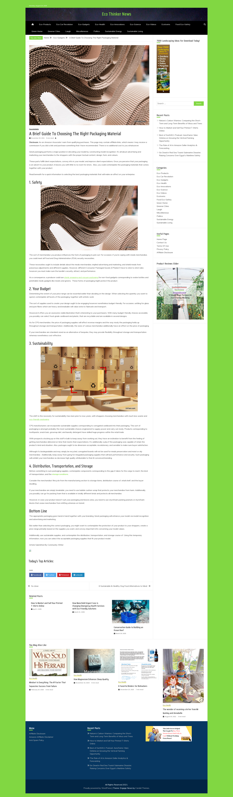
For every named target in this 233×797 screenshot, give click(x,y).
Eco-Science (135, 24)
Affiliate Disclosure (165, 252)
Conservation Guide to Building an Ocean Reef (128, 629)
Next (200, 293)
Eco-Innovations (117, 24)
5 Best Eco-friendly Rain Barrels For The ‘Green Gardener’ (180, 295)
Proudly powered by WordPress (97, 788)
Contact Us (162, 242)
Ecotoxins (166, 24)
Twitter (50, 575)
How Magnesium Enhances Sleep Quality (91, 679)
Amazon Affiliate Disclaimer (41, 737)
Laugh (68, 31)
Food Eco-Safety (182, 24)
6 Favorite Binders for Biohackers (132, 686)
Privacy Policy (163, 249)
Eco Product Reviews (179, 287)
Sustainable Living (135, 31)
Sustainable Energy (113, 31)
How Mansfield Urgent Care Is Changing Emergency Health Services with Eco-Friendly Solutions (88, 605)
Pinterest (64, 575)
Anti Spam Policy (36, 740)
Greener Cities (54, 31)
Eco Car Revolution (64, 24)
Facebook (36, 575)
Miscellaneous (82, 31)
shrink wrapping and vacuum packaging (81, 277)
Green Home (37, 31)
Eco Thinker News (116, 14)
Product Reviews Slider (168, 264)
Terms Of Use (163, 246)
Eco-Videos (151, 24)
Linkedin (79, 575)
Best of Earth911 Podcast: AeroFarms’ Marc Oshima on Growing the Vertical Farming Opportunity (178, 138)
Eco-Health (100, 24)
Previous (160, 293)
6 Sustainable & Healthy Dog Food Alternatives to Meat (123, 586)
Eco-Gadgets (84, 24)
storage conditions (60, 474)
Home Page (162, 239)
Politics (97, 31)
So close (34, 586)
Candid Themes (142, 788)
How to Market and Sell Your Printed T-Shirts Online (46, 604)
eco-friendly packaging (39, 419)
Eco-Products (45, 24)
